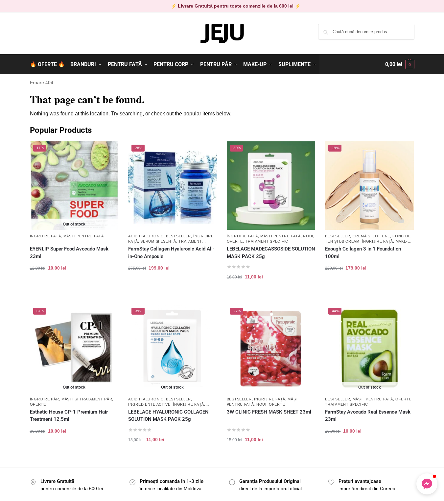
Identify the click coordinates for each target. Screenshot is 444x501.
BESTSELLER (178, 236)
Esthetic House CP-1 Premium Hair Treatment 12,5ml (69, 415)
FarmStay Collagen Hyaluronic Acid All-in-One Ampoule (171, 252)
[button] (399, 64)
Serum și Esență (158, 241)
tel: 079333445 (45, 37)
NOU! (308, 236)
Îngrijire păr (44, 399)
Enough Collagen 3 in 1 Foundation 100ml (363, 252)
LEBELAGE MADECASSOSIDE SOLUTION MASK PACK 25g (271, 252)
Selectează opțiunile (369, 289)
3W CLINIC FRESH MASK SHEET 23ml (269, 412)
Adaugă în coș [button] (172, 289)
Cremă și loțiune (371, 236)
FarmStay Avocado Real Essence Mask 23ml (367, 415)
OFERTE (235, 241)
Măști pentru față (83, 236)
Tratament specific (266, 241)
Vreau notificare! (74, 289)
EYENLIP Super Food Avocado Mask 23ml (69, 252)
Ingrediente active (149, 404)
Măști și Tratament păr (86, 399)
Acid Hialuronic (146, 236)
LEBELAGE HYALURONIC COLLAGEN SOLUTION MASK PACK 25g (168, 415)
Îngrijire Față (45, 236)
